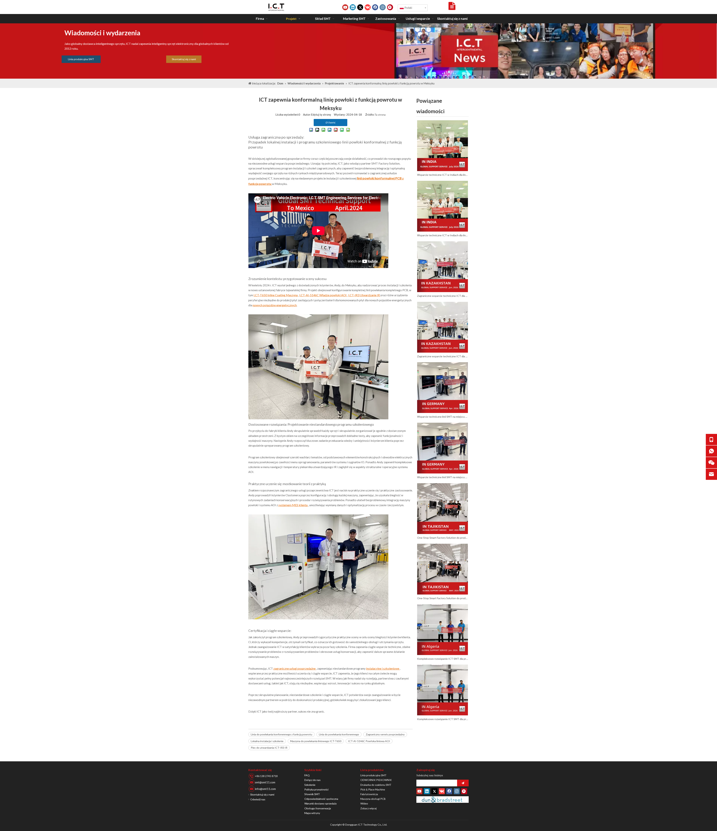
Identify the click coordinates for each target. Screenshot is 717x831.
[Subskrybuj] (463, 783)
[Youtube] (345, 7)
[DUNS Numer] (442, 799)
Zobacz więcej (368, 808)
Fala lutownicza (369, 794)
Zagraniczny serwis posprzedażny (385, 734)
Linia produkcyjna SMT (81, 59)
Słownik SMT (312, 794)
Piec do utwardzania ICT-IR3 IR (269, 747)
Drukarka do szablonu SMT (375, 784)
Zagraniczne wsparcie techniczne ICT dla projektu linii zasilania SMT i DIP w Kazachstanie (442, 295)
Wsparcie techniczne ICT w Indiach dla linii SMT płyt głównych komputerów (442, 174)
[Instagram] (383, 7)
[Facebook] (375, 7)
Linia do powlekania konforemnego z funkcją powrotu (281, 734)
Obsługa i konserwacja (317, 808)
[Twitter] (360, 7)
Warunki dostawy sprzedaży (320, 803)
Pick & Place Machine (372, 789)
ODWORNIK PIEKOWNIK (376, 780)
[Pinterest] (390, 7)
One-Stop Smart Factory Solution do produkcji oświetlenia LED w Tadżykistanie (442, 537)
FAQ (307, 775)
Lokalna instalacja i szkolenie (267, 741)
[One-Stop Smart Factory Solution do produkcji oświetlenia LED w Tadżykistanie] (442, 508)
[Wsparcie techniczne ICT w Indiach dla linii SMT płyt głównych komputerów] (442, 145)
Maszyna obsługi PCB (373, 798)
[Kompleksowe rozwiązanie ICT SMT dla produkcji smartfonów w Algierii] (442, 629)
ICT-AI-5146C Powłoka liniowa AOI (369, 741)
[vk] (368, 7)
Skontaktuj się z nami (184, 59)
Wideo (364, 803)
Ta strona (380, 114)
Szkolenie (309, 784)
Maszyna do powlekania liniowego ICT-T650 (315, 741)
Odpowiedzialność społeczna (321, 798)
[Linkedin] (353, 7)
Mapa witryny (312, 813)
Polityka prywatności (316, 789)
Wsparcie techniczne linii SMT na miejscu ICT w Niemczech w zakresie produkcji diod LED (442, 416)
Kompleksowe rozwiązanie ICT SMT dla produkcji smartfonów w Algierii (442, 658)
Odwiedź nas (257, 799)
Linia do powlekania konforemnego (339, 734)
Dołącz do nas (312, 780)
